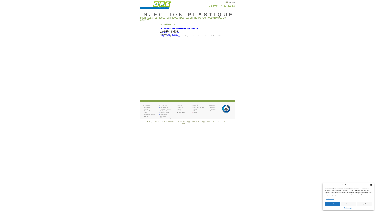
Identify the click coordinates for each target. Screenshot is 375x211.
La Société (146, 105)
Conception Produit (164, 107)
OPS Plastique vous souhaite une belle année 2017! (180, 28)
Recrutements (213, 110)
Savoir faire (163, 105)
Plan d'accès (213, 109)
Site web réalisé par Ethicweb (221, 122)
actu (178, 32)
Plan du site (230, 101)
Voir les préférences (364, 204)
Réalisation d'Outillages (165, 109)
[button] (371, 185)
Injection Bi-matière (164, 112)
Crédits (216, 101)
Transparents (180, 107)
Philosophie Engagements (150, 110)
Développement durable (149, 114)
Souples (179, 109)
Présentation (147, 107)
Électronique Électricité (198, 107)
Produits (179, 105)
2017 (169, 34)
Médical (195, 109)
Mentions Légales (348, 208)
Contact (232, 2)
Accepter (332, 204)
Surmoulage (163, 116)
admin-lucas (165, 32)
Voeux (168, 36)
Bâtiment (195, 110)
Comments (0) (175, 36)
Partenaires (146, 116)
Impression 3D (163, 114)
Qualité (145, 112)
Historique (146, 109)
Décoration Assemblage (165, 117)
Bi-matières (179, 110)
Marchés (195, 105)
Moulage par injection (165, 110)
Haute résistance (181, 112)
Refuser (348, 204)
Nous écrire (213, 107)
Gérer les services (330, 199)
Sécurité (195, 112)
